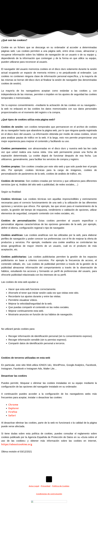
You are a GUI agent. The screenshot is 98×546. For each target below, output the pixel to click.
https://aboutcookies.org (16, 444)
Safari (12, 415)
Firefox (12, 411)
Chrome (13, 404)
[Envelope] (49, 479)
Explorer (13, 408)
